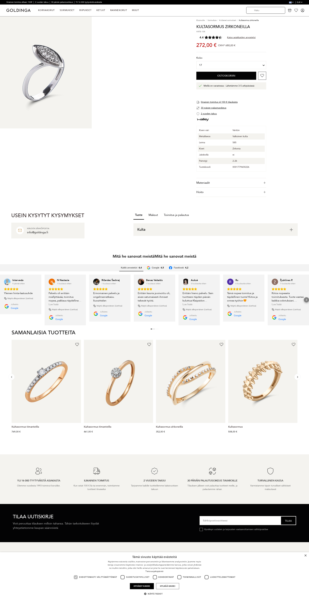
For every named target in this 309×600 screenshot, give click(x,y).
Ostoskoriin (226, 75)
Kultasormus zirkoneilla (169, 427)
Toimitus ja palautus (176, 215)
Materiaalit (203, 183)
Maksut (153, 215)
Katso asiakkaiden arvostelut (241, 37)
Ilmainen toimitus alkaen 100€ (19, 2)
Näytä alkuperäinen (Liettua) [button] (20, 298)
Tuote (138, 215)
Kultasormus (235, 427)
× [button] (305, 555)
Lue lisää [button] (53, 304)
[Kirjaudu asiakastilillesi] (302, 10)
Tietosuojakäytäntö (154, 571)
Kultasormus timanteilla (25, 427)
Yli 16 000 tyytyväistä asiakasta (89, 2)
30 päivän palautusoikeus (62, 2)
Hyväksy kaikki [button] (142, 586)
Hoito (200, 192)
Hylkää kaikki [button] (167, 586)
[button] (2, 299)
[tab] (231, 183)
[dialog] (154, 576)
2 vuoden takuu (42, 2)
